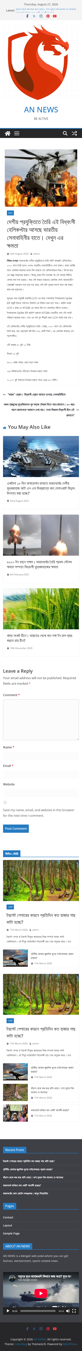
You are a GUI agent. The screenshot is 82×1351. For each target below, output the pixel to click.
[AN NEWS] (7, 133)
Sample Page (11, 1233)
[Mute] (68, 1311)
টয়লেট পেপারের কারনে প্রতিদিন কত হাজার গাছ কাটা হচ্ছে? (41, 918)
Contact (8, 1217)
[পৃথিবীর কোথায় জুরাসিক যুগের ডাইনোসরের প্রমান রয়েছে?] (15, 959)
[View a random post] (74, 133)
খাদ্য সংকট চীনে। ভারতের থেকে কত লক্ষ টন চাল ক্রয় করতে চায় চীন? (39, 638)
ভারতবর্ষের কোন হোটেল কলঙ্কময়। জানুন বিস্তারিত (25, 1193)
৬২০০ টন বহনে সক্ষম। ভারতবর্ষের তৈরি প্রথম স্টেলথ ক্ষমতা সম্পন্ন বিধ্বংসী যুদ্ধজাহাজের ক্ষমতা (39, 564)
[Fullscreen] (74, 1311)
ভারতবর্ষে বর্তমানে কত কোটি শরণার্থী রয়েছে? (50, 1110)
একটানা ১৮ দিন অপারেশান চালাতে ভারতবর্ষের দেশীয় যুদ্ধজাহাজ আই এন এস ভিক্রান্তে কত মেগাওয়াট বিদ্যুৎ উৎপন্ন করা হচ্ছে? (41, 488)
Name (8, 747)
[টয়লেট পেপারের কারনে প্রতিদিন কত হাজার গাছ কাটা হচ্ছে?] (41, 880)
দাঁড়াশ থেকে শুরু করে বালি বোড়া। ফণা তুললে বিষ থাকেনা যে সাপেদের (46, 10)
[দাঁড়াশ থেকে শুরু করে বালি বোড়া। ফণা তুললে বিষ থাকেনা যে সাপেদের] (15, 1093)
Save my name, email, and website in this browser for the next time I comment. (38, 813)
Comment (11, 695)
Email (8, 766)
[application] (41, 1293)
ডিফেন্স (10, 213)
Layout (7, 1225)
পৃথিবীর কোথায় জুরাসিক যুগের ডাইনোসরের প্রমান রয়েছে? (52, 956)
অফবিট (10, 907)
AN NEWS (41, 109)
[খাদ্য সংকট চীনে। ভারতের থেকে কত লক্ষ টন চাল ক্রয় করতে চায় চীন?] (41, 591)
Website (9, 784)
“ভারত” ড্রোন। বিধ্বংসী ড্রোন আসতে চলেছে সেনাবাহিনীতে (37, 394)
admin (36, 253)
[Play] (8, 1311)
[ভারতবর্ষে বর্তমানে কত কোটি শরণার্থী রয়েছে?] (15, 1113)
